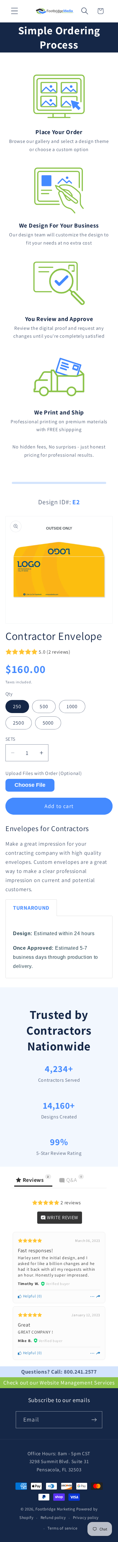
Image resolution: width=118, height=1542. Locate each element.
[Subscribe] (94, 1419)
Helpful (29, 1296)
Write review (62, 1217)
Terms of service (62, 1528)
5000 (48, 722)
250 (17, 706)
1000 (72, 706)
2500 (18, 722)
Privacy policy (86, 1517)
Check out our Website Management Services (59, 1382)
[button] (15, 11)
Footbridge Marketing (55, 1509)
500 (44, 706)
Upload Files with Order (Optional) (43, 773)
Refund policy (53, 1517)
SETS (10, 739)
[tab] (31, 907)
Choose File (30, 785)
